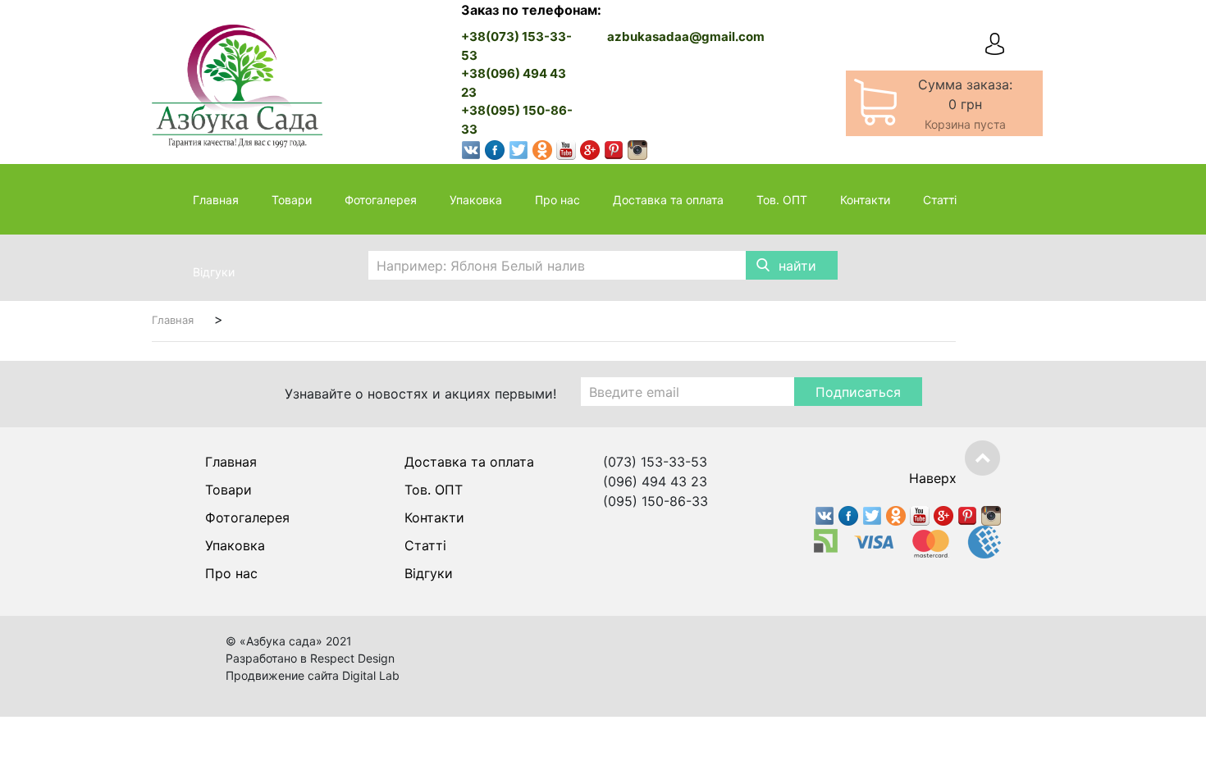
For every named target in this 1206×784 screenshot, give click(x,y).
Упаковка (476, 200)
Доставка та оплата (668, 200)
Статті (940, 200)
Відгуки (214, 272)
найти (797, 266)
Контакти (865, 200)
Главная (216, 200)
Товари (292, 200)
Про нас (557, 200)
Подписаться (858, 392)
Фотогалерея (381, 200)
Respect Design (352, 658)
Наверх (933, 478)
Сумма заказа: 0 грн (965, 103)
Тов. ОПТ (781, 200)
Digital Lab (371, 675)
